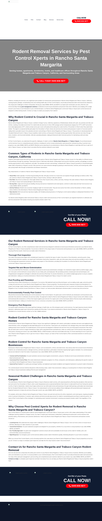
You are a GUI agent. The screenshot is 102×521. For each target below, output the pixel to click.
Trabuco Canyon (74, 141)
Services (51, 19)
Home (26, 19)
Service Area (60, 19)
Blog (45, 19)
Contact (38, 19)
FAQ (32, 19)
